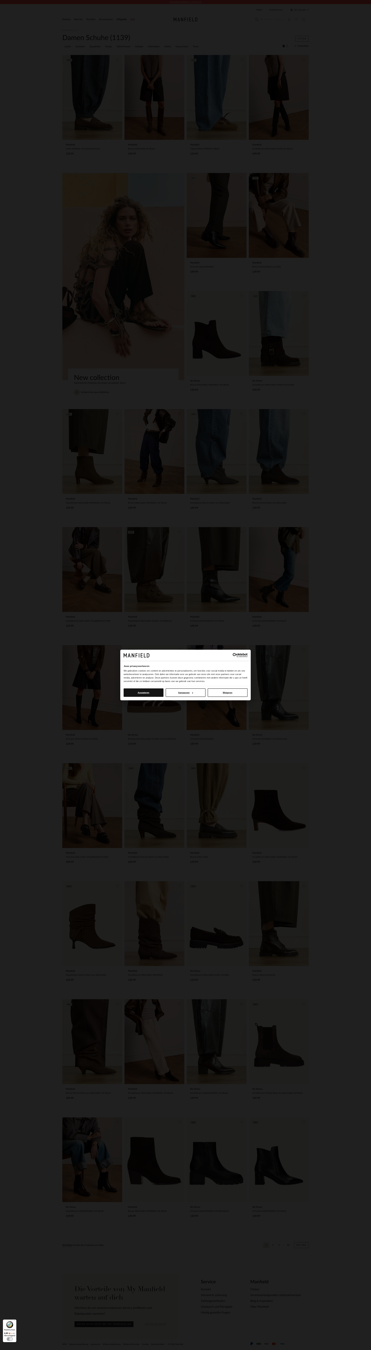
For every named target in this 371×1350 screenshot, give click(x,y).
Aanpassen (184, 692)
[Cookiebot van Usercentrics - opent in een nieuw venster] (235, 655)
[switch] (10, 1339)
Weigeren (227, 692)
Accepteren (143, 692)
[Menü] (14, 1321)
